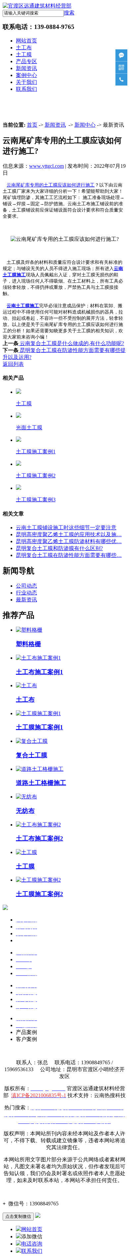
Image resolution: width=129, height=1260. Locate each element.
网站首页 (26, 40)
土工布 (24, 47)
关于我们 (26, 82)
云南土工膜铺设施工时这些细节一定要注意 (66, 527)
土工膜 (24, 54)
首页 (32, 125)
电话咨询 (31, 1244)
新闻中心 (85, 125)
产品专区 (26, 61)
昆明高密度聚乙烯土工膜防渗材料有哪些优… (69, 541)
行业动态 (26, 592)
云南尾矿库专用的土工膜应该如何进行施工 (51, 185)
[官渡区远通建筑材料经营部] (37, 6)
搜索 (69, 12)
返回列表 (13, 364)
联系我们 (26, 89)
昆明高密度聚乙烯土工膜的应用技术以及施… (69, 534)
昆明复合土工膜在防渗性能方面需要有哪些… (69, 555)
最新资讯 (26, 599)
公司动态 (26, 586)
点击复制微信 (18, 1216)
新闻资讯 (26, 68)
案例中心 (26, 75)
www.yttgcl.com (46, 166)
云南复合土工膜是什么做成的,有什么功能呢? (71, 343)
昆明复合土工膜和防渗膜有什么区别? (59, 548)
